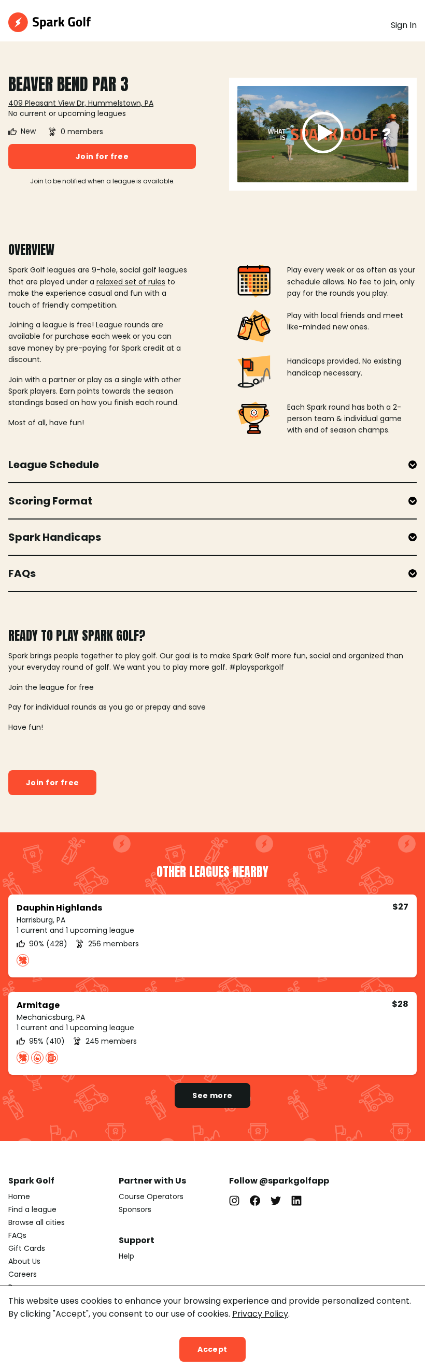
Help (126, 1256)
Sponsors (135, 1209)
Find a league (32, 1209)
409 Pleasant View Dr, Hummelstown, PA (80, 103)
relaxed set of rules (130, 282)
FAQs (17, 1235)
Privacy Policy (260, 1314)
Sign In (404, 25)
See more (212, 1095)
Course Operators (151, 1196)
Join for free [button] (102, 156)
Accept (212, 1349)
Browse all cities (36, 1222)
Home (19, 1196)
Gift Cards (26, 1248)
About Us (24, 1261)
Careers (22, 1274)
